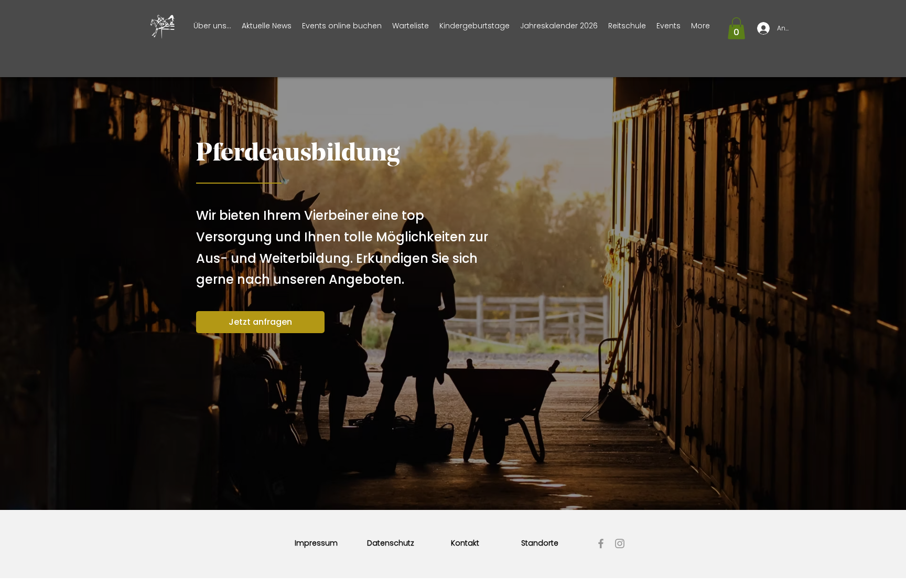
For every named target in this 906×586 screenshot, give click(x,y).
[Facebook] (601, 543)
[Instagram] (619, 543)
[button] (736, 28)
